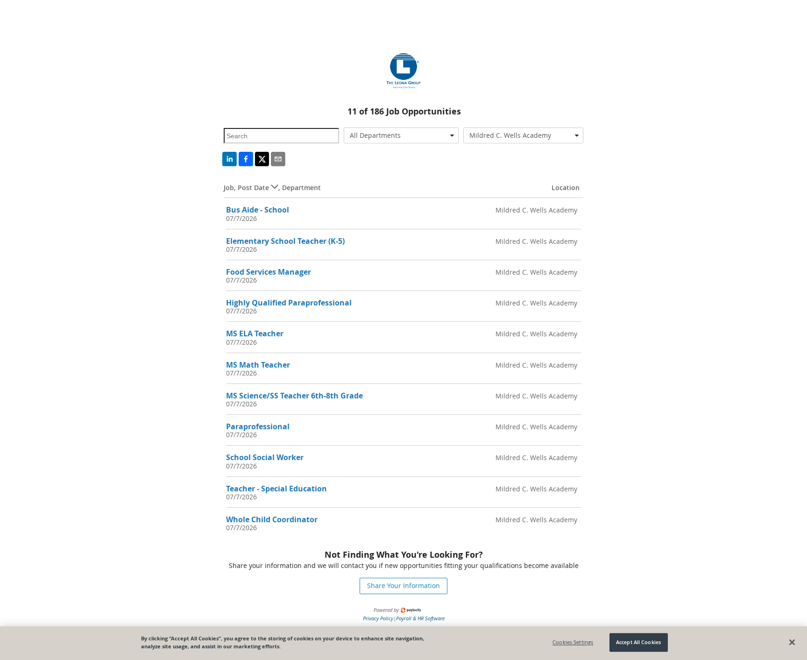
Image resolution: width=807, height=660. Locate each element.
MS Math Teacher (258, 365)
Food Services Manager (268, 272)
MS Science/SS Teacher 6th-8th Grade (294, 395)
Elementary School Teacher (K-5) (285, 241)
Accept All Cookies (638, 642)
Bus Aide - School (257, 210)
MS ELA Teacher (254, 333)
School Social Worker (265, 457)
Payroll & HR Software (420, 618)
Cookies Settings (572, 642)
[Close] (792, 642)
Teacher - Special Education (276, 488)
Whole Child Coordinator (272, 519)
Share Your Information (403, 585)
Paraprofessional (258, 426)
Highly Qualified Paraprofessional (289, 303)
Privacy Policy (378, 618)
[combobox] (401, 135)
